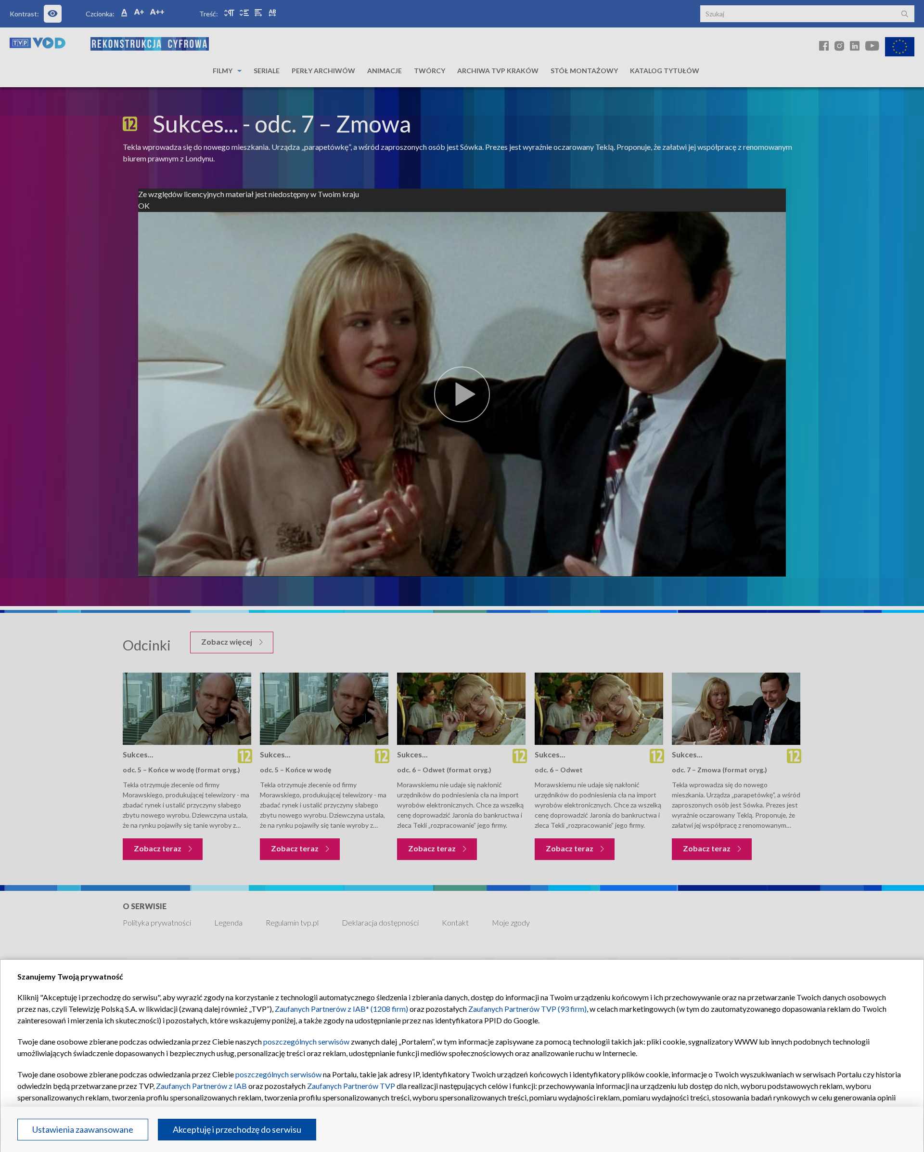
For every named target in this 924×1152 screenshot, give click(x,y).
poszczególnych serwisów (306, 1041)
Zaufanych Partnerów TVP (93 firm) (527, 1008)
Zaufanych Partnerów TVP (351, 1085)
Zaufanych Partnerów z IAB (201, 1085)
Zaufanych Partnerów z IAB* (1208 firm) (341, 1008)
